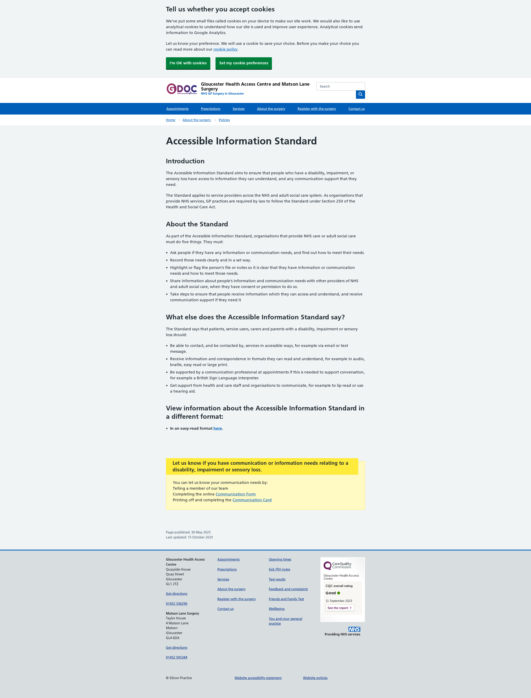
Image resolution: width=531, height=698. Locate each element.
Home (170, 120)
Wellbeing (277, 609)
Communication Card (252, 500)
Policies (224, 120)
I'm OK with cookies (188, 63)
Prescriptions (210, 109)
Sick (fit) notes (279, 569)
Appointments (177, 109)
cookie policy (225, 49)
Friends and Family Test (286, 599)
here (217, 428)
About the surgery (271, 109)
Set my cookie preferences (243, 63)
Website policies (315, 678)
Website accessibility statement (258, 678)
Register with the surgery (317, 109)
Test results (277, 579)
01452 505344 (176, 657)
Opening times (280, 559)
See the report (338, 608)
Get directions (176, 594)
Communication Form (236, 494)
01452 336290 (176, 604)
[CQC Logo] (337, 569)
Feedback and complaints (288, 589)
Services (239, 109)
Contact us (356, 109)
